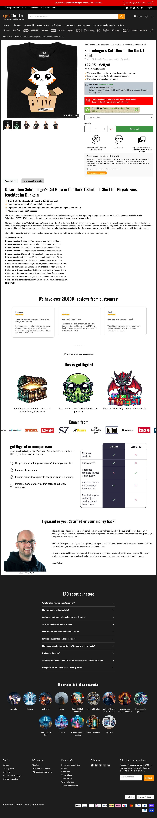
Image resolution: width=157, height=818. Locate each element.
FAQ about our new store (42, 772)
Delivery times (8, 768)
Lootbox (69, 25)
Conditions (18, 804)
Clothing (17, 25)
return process (98, 556)
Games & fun (43, 25)
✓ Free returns (33, 8)
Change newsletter (10, 779)
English (149, 8)
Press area (65, 771)
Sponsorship (66, 778)
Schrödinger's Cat (18, 36)
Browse (6, 25)
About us (35, 765)
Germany (144, 797)
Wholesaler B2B (67, 782)
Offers (121, 25)
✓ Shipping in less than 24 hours (14, 8)
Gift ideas (56, 25)
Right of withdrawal (38, 804)
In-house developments (104, 25)
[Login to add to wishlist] (111, 129)
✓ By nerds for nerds (48, 8)
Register (148, 777)
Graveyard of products (41, 768)
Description (10, 181)
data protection (8, 804)
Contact (6, 765)
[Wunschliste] (146, 16)
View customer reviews (96, 173)
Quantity (87, 124)
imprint (27, 804)
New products (84, 25)
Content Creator (67, 775)
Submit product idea (69, 785)
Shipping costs (99, 69)
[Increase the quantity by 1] (104, 129)
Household (29, 25)
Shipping (6, 772)
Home (5, 36)
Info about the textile (33, 181)
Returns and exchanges (12, 775)
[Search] (121, 16)
